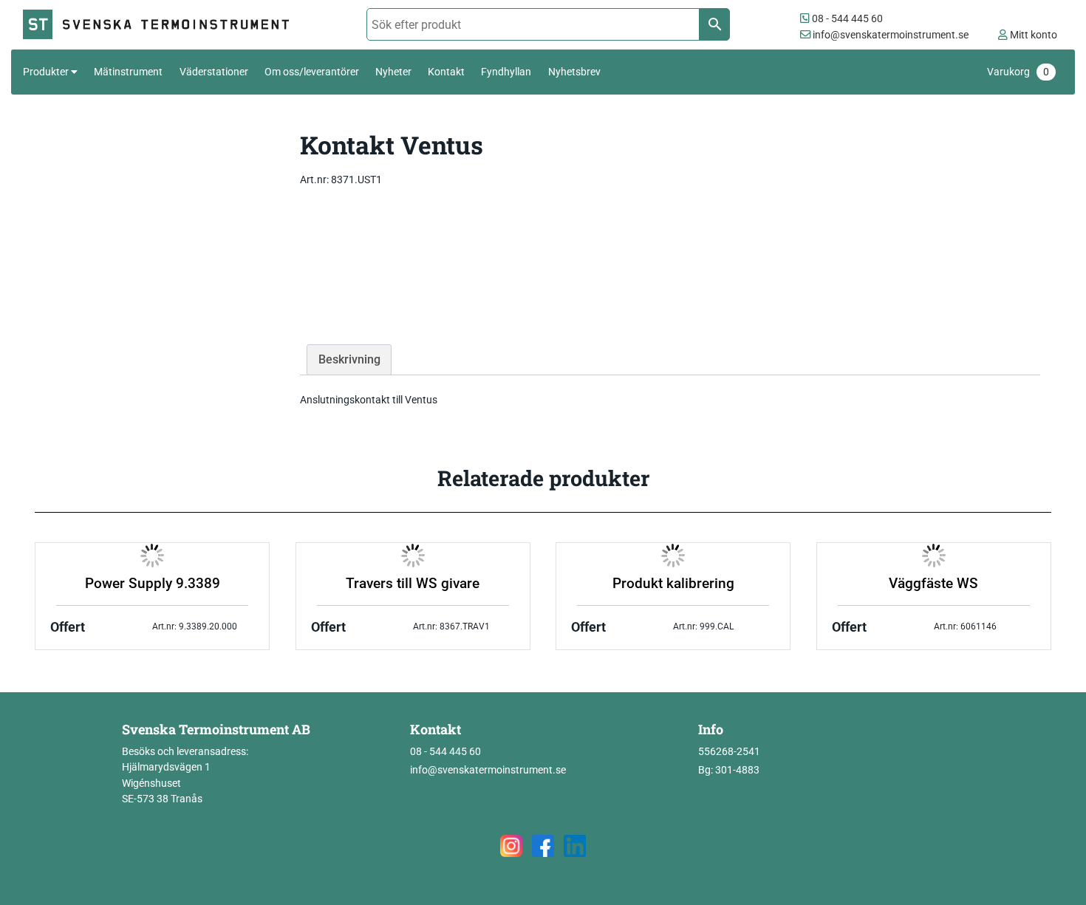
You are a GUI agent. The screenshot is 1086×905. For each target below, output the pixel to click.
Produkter (46, 72)
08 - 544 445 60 (846, 19)
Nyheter (393, 72)
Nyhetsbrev (574, 72)
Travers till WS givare (412, 584)
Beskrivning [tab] (349, 359)
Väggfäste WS (933, 584)
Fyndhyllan (506, 72)
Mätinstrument (128, 72)
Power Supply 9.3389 (152, 584)
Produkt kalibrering (673, 584)
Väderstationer (214, 72)
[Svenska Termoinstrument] (162, 25)
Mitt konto (1032, 35)
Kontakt (446, 72)
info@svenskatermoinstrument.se (889, 35)
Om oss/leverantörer (311, 72)
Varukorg (1018, 72)
